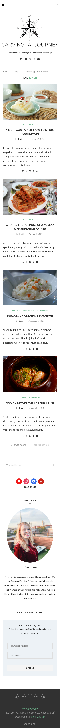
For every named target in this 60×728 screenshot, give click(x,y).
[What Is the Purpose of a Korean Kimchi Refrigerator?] (30, 197)
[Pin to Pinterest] (33, 171)
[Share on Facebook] (26, 171)
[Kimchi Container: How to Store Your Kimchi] (30, 102)
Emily (21, 138)
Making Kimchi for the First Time (30, 402)
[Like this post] (23, 171)
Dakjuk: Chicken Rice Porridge (30, 315)
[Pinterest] (30, 59)
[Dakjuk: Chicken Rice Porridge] (30, 287)
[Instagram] (21, 59)
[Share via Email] (37, 171)
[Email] (38, 59)
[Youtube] (26, 59)
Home (5, 71)
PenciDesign (38, 716)
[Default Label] (41, 481)
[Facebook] (34, 59)
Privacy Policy (30, 708)
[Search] (56, 4)
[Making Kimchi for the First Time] (30, 374)
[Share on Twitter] (30, 171)
